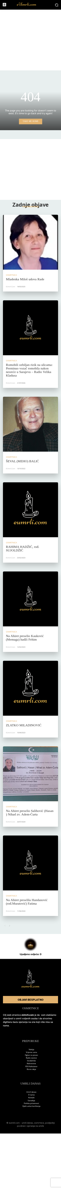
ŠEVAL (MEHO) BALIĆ (22, 461)
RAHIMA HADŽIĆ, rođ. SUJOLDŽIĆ (22, 548)
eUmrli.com (10, 286)
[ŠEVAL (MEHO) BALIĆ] (30, 424)
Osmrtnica (11, 275)
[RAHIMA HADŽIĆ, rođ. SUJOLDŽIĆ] (30, 509)
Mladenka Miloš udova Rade (25, 279)
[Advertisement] (30, 40)
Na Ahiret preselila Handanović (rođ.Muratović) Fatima (27, 901)
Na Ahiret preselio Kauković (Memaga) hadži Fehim (25, 637)
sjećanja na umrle (35, 1126)
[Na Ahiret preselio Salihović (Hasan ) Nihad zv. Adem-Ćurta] (30, 773)
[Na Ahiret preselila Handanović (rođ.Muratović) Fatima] (30, 863)
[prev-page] (5, 925)
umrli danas (27, 1123)
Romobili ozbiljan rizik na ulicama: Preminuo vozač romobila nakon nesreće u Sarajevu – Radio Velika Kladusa (29, 370)
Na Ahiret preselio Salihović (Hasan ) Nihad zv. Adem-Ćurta (29, 812)
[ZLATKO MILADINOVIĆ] (30, 688)
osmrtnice (39, 1123)
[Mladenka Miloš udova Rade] (30, 242)
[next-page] (9, 925)
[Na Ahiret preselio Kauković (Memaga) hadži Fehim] (30, 598)
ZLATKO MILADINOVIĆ (23, 725)
